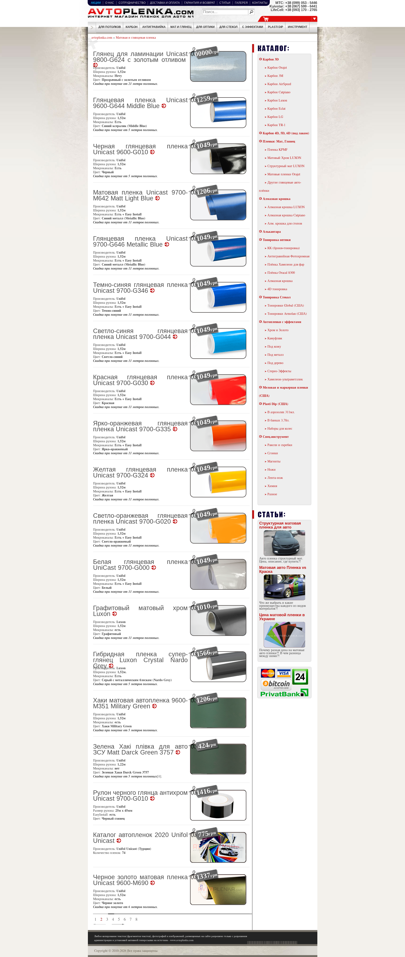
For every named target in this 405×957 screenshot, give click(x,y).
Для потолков (109, 27)
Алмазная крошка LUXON (286, 207)
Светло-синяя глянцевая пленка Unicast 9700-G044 (140, 334)
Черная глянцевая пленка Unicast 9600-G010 (140, 149)
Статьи (224, 2)
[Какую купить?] (284, 587)
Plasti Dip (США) (275, 403)
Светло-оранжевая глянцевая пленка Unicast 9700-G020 (140, 519)
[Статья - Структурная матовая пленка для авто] (284, 543)
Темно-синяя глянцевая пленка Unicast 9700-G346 (140, 288)
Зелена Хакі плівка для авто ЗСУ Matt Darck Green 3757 (140, 750)
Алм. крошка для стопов (284, 223)
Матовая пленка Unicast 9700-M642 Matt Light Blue (140, 196)
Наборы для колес (279, 428)
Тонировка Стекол (277, 297)
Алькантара (272, 231)
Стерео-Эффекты (279, 371)
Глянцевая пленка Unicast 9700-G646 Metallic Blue (140, 242)
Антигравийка (154, 27)
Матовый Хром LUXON (284, 157)
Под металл (275, 354)
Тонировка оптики (277, 239)
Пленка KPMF (277, 149)
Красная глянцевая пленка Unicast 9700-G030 (140, 380)
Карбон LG (275, 116)
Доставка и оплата (165, 2)
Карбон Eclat (276, 108)
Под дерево (275, 362)
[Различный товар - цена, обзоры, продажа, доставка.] (140, 17)
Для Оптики (205, 27)
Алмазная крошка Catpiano (286, 215)
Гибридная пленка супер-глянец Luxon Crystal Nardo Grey (140, 657)
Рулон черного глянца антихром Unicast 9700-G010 (140, 796)
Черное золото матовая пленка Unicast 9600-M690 (140, 880)
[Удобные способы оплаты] (285, 695)
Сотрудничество (132, 2)
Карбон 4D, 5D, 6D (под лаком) (286, 133)
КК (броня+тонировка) (283, 248)
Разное (272, 494)
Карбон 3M (275, 75)
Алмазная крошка (276, 198)
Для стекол (228, 27)
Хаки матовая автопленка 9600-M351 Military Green (140, 704)
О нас (109, 2)
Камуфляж (274, 338)
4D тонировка (277, 289)
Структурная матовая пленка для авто (280, 525)
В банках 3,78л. (278, 420)
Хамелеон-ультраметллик (285, 379)
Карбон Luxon (277, 100)
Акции (96, 2)
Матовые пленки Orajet (283, 174)
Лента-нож (275, 477)
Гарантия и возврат (199, 2)
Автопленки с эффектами (282, 321)
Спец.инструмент (276, 436)
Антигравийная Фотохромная (288, 256)
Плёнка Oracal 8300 (281, 272)
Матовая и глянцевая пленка (136, 37)
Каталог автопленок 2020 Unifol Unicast (140, 838)
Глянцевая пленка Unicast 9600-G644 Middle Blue (140, 103)
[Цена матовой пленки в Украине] (284, 635)
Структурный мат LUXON (285, 166)
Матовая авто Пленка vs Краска (282, 569)
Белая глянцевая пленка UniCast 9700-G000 (140, 565)
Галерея (241, 2)
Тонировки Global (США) (285, 305)
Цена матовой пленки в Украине (282, 617)
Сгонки (272, 453)
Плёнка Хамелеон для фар (285, 264)
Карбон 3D (271, 59)
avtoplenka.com (101, 37)
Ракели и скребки (279, 445)
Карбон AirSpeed (279, 84)
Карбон (132, 27)
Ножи (271, 469)
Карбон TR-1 (276, 125)
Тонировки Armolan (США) (287, 313)
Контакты (259, 2)
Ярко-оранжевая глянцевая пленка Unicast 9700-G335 (140, 426)
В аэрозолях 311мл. (281, 412)
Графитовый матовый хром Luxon (140, 611)
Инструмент (297, 27)
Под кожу (274, 346)
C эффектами (252, 27)
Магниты (273, 461)
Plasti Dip (275, 27)
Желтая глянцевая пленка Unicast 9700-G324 (140, 473)
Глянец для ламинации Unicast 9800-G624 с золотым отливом (140, 57)
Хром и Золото (278, 330)
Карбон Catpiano (278, 92)
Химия (272, 486)
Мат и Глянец (180, 27)
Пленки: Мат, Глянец (279, 141)
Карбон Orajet (277, 67)
